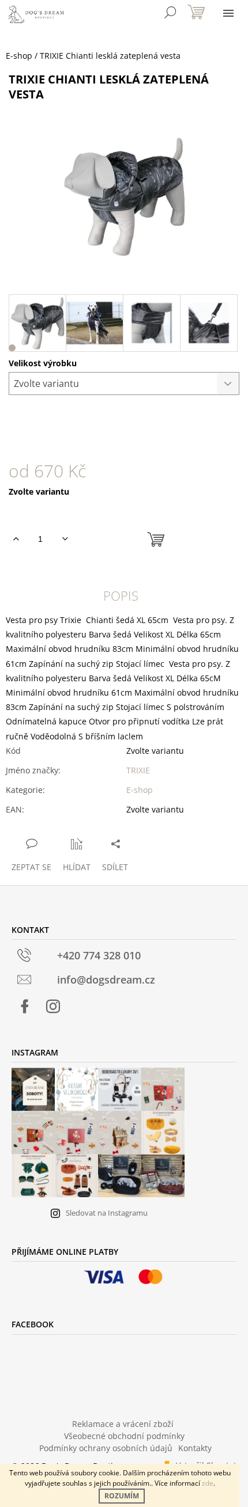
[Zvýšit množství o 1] (16, 539)
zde (207, 1483)
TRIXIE (138, 770)
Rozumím (121, 1496)
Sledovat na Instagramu (107, 1213)
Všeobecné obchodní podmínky (124, 1435)
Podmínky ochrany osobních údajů (105, 1448)
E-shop (139, 789)
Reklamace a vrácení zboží (123, 1423)
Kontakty (195, 1448)
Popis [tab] (120, 595)
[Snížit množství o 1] (65, 539)
